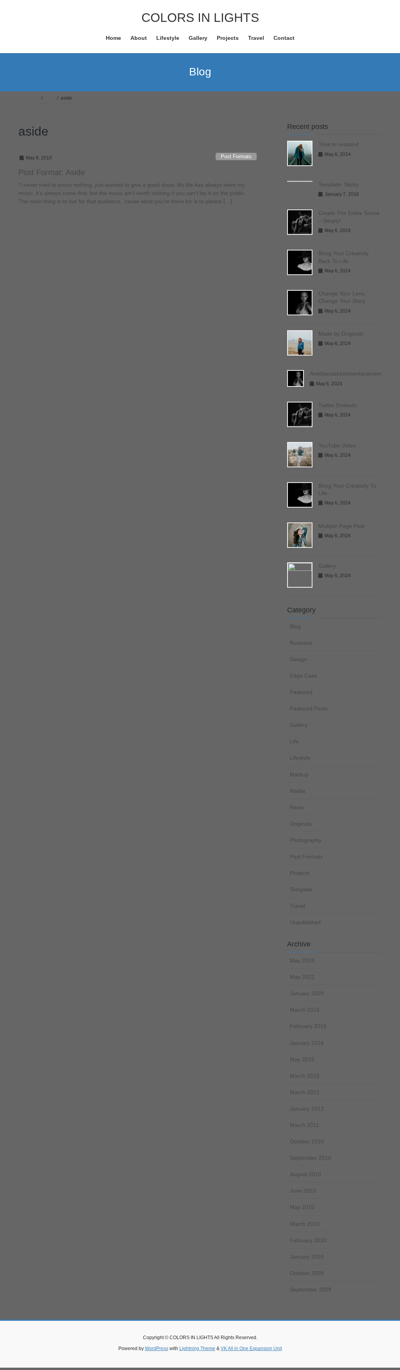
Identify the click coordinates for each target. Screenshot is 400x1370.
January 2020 (307, 993)
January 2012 (307, 1108)
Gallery (327, 566)
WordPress (156, 1348)
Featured (301, 692)
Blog (295, 626)
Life (294, 741)
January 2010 (307, 1257)
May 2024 (302, 960)
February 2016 (308, 1026)
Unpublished (305, 922)
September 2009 (310, 1289)
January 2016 (307, 1043)
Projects (300, 873)
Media (297, 791)
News (297, 807)
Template (301, 889)
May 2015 (302, 1059)
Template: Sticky (338, 184)
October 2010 (307, 1141)
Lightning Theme (197, 1348)
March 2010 (305, 1224)
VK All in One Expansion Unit (251, 1348)
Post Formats (236, 156)
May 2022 (302, 977)
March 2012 (305, 1092)
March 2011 (304, 1125)
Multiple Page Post (341, 526)
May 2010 (302, 1207)
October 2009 (307, 1273)
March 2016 (305, 1010)
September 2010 (310, 1158)
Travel (297, 906)
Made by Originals (340, 334)
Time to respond (338, 144)
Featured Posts (309, 708)
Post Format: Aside (51, 172)
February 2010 (308, 1240)
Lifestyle (300, 758)
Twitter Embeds (337, 405)
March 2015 (305, 1076)
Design (298, 659)
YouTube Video (337, 445)
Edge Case (303, 675)
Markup (299, 774)
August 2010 (305, 1174)
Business (301, 643)
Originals (301, 824)
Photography (305, 840)
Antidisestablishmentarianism (346, 373)
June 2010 (303, 1191)
